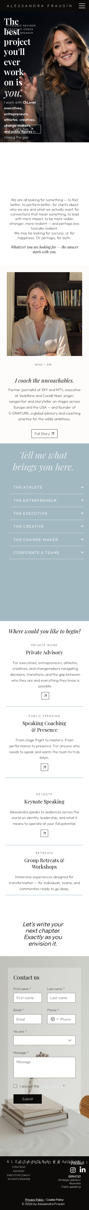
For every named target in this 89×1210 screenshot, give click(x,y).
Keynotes (75, 1183)
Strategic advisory (69, 1180)
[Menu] (82, 5)
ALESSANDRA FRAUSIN (40, 6)
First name (22, 989)
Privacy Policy (34, 1199)
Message (21, 1053)
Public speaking (71, 1186)
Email (18, 1010)
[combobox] (44, 1040)
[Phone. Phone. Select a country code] (54, 1019)
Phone (53, 1010)
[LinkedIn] (82, 1170)
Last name (56, 989)
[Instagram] (73, 1170)
